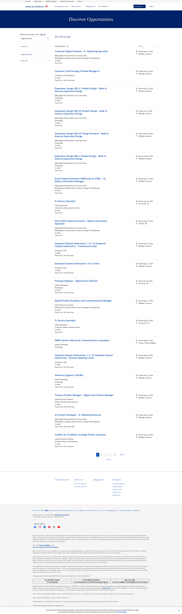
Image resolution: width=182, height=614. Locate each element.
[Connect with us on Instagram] (39, 527)
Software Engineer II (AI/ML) (69, 375)
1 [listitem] (97, 455)
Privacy (95, 510)
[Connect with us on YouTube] (58, 527)
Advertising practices (111, 510)
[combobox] (150, 46)
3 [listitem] (105, 455)
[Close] (179, 610)
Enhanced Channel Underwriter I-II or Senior (77, 264)
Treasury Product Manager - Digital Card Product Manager (84, 395)
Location (23, 46)
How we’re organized (80, 483)
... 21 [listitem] (114, 455)
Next (121, 455)
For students (103, 6)
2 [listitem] (101, 455)
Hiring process (91, 6)
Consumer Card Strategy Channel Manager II (77, 71)
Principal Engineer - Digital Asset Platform (76, 281)
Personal (28, 1)
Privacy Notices (122, 612)
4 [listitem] (109, 455)
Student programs (117, 486)
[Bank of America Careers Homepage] (37, 7)
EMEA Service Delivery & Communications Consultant (82, 340)
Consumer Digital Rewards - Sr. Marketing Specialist (81, 51)
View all (108, 459)
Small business (38, 1)
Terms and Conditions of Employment (129, 510)
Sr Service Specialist (65, 201)
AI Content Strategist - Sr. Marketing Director (78, 415)
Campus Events (117, 492)
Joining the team (117, 489)
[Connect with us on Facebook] (35, 527)
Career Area (24, 60)
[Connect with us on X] (54, 527)
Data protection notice (68, 510)
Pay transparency (80, 510)
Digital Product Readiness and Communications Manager (83, 301)
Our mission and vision (80, 486)
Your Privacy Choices (38, 510)
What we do (75, 6)
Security (101, 510)
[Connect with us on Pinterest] (49, 527)
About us (79, 1)
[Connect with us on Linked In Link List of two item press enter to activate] (44, 527)
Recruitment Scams (54, 510)
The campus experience (119, 483)
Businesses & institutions (67, 1)
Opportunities (116, 495)
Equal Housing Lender (61, 515)
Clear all (43, 34)
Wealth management (51, 1)
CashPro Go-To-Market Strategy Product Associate (80, 435)
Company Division (26, 54)
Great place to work (61, 6)
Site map (89, 510)
